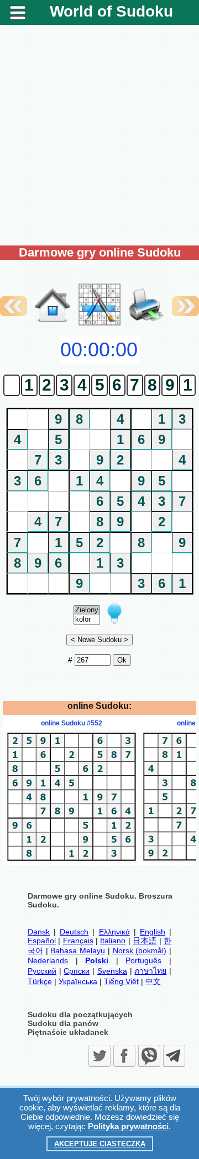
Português (143, 960)
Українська (78, 981)
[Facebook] (124, 1056)
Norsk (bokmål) (140, 950)
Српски (77, 970)
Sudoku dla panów (63, 1023)
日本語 (144, 940)
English (152, 931)
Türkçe (40, 981)
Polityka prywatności (128, 1126)
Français (78, 940)
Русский (42, 970)
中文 (153, 981)
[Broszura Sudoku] (146, 293)
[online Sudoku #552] (71, 860)
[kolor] (87, 619)
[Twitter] (99, 1056)
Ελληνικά (114, 931)
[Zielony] (87, 610)
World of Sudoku (111, 11)
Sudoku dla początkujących (80, 1014)
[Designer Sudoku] (99, 324)
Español (42, 940)
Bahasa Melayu (77, 950)
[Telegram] (174, 1056)
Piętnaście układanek (68, 1032)
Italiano (112, 940)
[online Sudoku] (52, 324)
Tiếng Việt (121, 981)
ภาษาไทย (150, 970)
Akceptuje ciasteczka (99, 1144)
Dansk (39, 931)
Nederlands (48, 960)
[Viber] (149, 1056)
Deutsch (74, 931)
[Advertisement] (99, 135)
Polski (96, 960)
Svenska (112, 970)
